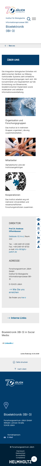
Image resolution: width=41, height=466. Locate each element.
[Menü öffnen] (33, 19)
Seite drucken (22, 362)
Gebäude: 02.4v (15, 236)
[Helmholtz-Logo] (20, 463)
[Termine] (38, 228)
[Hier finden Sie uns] (38, 233)
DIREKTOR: (15, 223)
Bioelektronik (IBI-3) (15, 29)
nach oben (22, 369)
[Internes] (38, 246)
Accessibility (20, 455)
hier (22, 297)
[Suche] (29, 19)
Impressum (20, 451)
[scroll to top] (34, 459)
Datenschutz (20, 453)
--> (16, 317)
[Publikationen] (38, 242)
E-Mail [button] (10, 437)
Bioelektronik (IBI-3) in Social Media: (18, 334)
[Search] (29, 19)
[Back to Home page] (17, 10)
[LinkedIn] (38, 237)
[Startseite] (5, 46)
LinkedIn (8, 343)
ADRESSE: (14, 260)
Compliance (20, 458)
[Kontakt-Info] (38, 219)
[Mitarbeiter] (38, 224)
